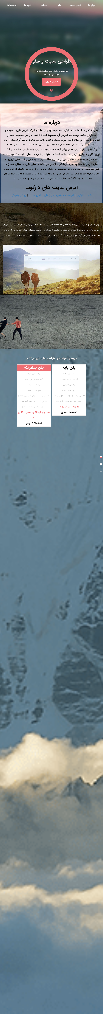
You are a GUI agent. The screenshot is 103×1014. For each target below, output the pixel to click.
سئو (59, 5)
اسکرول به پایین (51, 82)
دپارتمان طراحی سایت (41, 195)
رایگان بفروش (19, 195)
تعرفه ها (27, 5)
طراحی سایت (75, 5)
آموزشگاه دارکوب (65, 195)
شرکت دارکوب (83, 195)
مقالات (44, 5)
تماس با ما (11, 5)
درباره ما (91, 5)
